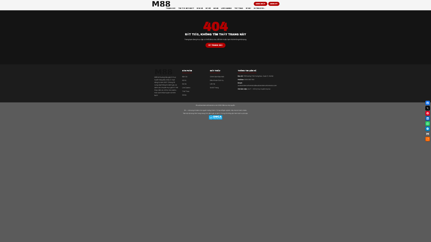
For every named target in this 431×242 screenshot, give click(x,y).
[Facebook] (427, 103)
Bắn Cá (184, 77)
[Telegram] (427, 128)
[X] (427, 108)
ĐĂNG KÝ (274, 4)
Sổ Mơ (184, 95)
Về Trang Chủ (215, 45)
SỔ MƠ (248, 8)
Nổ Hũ (184, 80)
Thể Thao (185, 91)
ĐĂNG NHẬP (260, 4)
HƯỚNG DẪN (259, 8)
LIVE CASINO (226, 8)
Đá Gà (184, 84)
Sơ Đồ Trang (214, 88)
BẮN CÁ (200, 8)
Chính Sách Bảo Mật (217, 77)
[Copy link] (427, 139)
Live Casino (186, 88)
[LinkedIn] (427, 118)
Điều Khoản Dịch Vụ (217, 80)
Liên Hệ (212, 84)
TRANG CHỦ (171, 8)
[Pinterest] (427, 113)
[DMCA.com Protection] (215, 117)
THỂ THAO (238, 8)
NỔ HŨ (208, 8)
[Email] (427, 134)
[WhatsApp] (427, 123)
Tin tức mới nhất (186, 8)
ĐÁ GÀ (215, 8)
